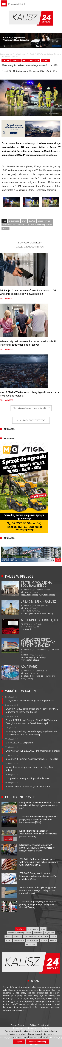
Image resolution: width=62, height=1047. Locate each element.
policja (5, 228)
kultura (17, 936)
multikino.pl (26, 629)
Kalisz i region (20, 54)
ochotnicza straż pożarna (14, 224)
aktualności (14, 220)
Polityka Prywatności (39, 1025)
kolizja (44, 940)
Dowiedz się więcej (37, 1042)
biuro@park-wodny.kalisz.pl (33, 676)
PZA (9, 71)
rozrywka (38, 932)
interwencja (19, 940)
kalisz (40, 220)
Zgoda (19, 1042)
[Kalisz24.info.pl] (31, 10)
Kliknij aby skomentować (31, 420)
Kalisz (16, 60)
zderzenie (31, 944)
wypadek (49, 932)
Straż (45, 60)
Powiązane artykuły (30, 242)
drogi (43, 929)
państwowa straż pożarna (40, 224)
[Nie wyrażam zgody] (58, 1037)
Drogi (31, 54)
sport (8, 940)
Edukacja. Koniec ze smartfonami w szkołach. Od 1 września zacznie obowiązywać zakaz (29, 292)
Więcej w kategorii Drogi (30, 247)
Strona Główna (18, 1025)
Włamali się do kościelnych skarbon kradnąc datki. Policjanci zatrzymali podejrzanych (28, 343)
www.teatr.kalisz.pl (47, 595)
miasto (48, 220)
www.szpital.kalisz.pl (30, 660)
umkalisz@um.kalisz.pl (31, 613)
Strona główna (6, 54)
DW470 (32, 220)
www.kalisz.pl (48, 613)
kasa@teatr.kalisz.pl (30, 595)
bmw (24, 220)
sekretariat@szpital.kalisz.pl (33, 657)
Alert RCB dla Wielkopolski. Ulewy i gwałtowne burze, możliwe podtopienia (29, 394)
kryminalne (33, 929)
